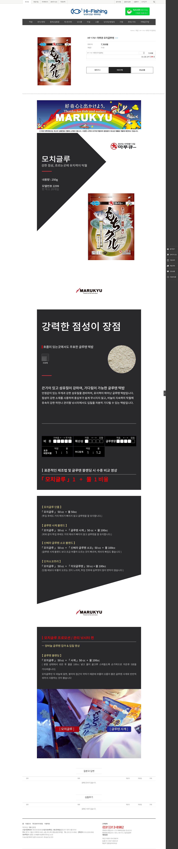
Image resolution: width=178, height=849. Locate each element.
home (132, 30)
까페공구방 (145, 22)
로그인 (27, 2)
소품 (97, 22)
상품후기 (136, 2)
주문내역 (172, 260)
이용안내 (28, 823)
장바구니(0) (173, 254)
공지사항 (118, 2)
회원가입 (36, 2)
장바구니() (53, 2)
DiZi (52, 837)
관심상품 (172, 271)
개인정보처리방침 (37, 823)
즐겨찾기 (172, 249)
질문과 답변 (127, 2)
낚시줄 (79, 22)
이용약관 (47, 823)
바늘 (88, 22)
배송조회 (172, 266)
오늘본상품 (173, 277)
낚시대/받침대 (109, 22)
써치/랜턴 (41, 22)
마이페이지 (45, 2)
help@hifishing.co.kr (46, 834)
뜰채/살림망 (54, 22)
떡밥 (30, 22)
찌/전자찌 (68, 22)
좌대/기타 (132, 22)
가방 (121, 22)
